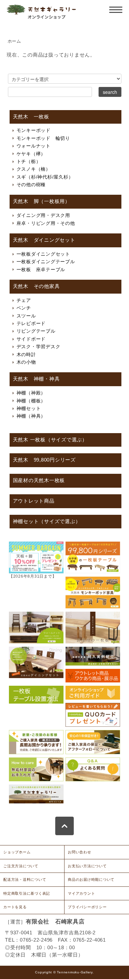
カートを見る (15, 907)
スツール (26, 315)
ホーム (14, 41)
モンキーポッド (34, 130)
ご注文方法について (20, 866)
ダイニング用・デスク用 (43, 215)
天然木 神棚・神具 (36, 379)
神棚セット (29, 408)
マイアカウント (81, 893)
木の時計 (26, 354)
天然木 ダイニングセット (44, 240)
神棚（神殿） (31, 392)
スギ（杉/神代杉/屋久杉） (45, 177)
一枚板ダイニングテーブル (46, 261)
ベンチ (24, 307)
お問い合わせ (79, 852)
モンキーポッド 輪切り (43, 138)
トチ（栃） (29, 161)
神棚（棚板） (31, 400)
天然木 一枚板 (31, 116)
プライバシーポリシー (87, 907)
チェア (24, 300)
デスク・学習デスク (39, 346)
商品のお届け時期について (91, 879)
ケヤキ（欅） (31, 153)
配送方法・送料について (24, 879)
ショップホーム (16, 852)
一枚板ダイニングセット (43, 254)
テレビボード (31, 323)
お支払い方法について (87, 866)
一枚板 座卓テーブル (41, 269)
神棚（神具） (31, 416)
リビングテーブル (36, 331)
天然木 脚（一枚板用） (41, 201)
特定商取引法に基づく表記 (26, 893)
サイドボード (31, 339)
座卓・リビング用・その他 (46, 223)
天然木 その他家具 (36, 286)
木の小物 (26, 362)
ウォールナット (34, 145)
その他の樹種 (31, 184)
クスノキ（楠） (34, 169)
